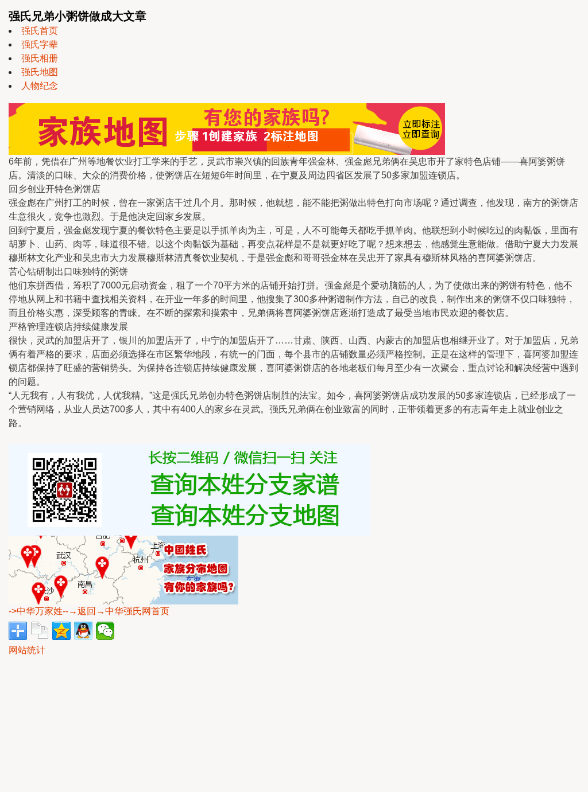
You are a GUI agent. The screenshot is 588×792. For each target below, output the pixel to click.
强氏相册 (39, 58)
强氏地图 (39, 72)
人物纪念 (39, 86)
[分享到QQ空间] (61, 631)
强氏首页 (39, 31)
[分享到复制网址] (39, 631)
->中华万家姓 (36, 611)
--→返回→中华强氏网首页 (116, 611)
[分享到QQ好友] (83, 631)
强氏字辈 (39, 44)
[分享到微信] (105, 631)
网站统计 (27, 650)
